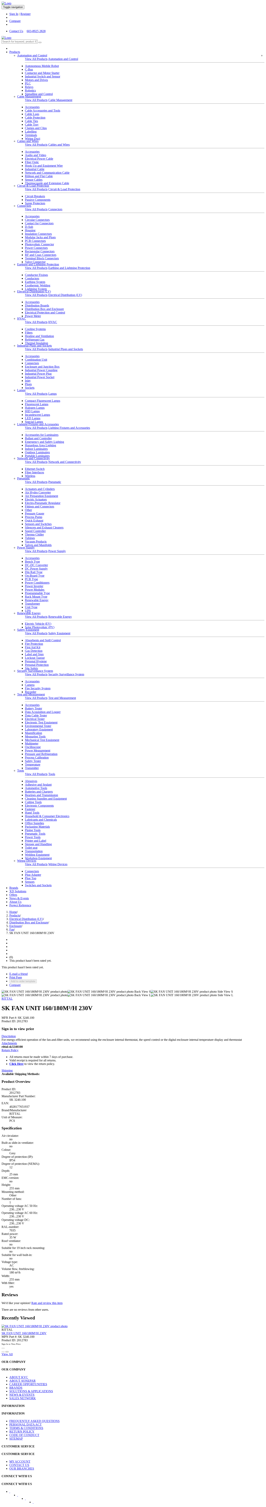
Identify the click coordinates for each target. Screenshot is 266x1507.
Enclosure (15, 926)
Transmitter (32, 768)
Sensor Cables (33, 179)
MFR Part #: (9, 1017)
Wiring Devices (26, 860)
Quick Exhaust (34, 520)
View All (7, 1354)
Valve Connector (35, 262)
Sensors (29, 881)
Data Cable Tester (36, 715)
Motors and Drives (36, 80)
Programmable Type (37, 593)
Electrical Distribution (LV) (34, 291)
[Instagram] (36, 1503)
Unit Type (31, 607)
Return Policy (10, 1050)
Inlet (27, 380)
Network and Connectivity (33, 458)
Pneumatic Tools (35, 833)
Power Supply (26, 547)
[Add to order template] (3, 1351)
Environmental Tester (38, 726)
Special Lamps (34, 421)
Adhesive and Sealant (38, 784)
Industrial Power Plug (38, 373)
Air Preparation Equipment (41, 496)
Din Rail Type (33, 572)
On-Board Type (34, 575)
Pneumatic (23, 478)
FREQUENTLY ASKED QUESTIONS (34, 1421)
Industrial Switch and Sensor (42, 76)
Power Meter (33, 316)
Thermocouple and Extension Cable (47, 183)
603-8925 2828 (36, 31)
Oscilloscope (33, 747)
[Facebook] (12, 1493)
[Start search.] (39, 42)
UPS (28, 610)
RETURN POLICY (21, 1431)
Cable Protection (35, 117)
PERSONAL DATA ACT (25, 1424)
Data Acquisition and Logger (43, 712)
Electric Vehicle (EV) (38, 623)
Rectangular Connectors (40, 251)
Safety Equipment (28, 629)
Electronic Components (39, 805)
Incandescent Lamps (37, 414)
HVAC (21, 318)
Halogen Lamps (35, 407)
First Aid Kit (32, 647)
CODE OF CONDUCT (24, 1435)
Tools (20, 770)
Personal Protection (37, 664)
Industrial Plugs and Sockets (34, 345)
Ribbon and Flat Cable (39, 176)
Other (28, 510)
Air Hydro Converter (38, 492)
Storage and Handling (38, 844)
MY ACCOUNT (19, 1461)
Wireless (30, 476)
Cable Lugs (32, 114)
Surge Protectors (35, 203)
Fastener (30, 809)
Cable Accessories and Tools (42, 110)
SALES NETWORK (22, 1398)
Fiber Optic (32, 162)
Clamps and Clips (36, 128)
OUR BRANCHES (21, 1468)
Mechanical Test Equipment (42, 740)
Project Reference (20, 905)
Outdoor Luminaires (37, 452)
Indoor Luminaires (36, 448)
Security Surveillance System (35, 670)
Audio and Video (35, 155)
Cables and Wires (28, 141)
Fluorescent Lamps (36, 404)
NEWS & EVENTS (21, 1394)
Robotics (30, 90)
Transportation (34, 851)
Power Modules (34, 589)
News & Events (19, 898)
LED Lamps (32, 418)
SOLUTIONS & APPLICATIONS (31, 1391)
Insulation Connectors (38, 233)
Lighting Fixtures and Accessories (38, 424)
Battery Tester (33, 708)
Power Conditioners (37, 582)
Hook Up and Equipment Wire (44, 165)
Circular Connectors (37, 219)
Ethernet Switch (35, 469)
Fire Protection (34, 643)
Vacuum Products (36, 541)
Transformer (32, 603)
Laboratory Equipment (39, 729)
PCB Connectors (35, 240)
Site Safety (31, 668)
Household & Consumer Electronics (47, 816)
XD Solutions (17, 891)
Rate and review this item (47, 1303)
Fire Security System (37, 688)
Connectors (24, 205)
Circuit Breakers (35, 196)
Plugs (28, 384)
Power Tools (33, 837)
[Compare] (7, 1351)
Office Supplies (34, 823)
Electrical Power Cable (39, 158)
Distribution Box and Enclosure (44, 309)
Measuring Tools (35, 736)
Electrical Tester (35, 719)
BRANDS (15, 1387)
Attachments (9, 1043)
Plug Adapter (33, 874)
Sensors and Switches (38, 524)
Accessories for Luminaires (41, 434)
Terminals (31, 135)
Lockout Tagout (35, 657)
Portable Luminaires (37, 455)
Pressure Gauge (34, 513)
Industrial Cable (34, 169)
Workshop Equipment (38, 858)
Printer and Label (35, 840)
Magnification (33, 733)
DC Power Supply (36, 568)
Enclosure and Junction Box (42, 366)
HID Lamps (32, 411)
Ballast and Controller (38, 438)
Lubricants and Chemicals (41, 819)
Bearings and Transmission (41, 795)
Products (14, 52)
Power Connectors (36, 247)
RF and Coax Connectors (40, 254)
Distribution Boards (37, 305)
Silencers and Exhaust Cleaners (44, 527)
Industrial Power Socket (39, 377)
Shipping (7, 1070)
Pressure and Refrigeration (41, 754)
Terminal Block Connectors (42, 258)
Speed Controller (35, 531)
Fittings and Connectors (39, 506)
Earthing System (35, 282)
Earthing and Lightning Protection (38, 264)
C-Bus (29, 69)
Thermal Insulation (36, 343)
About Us (15, 901)
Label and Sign (34, 654)
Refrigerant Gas (34, 339)
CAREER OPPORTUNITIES (28, 1384)
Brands (13, 887)
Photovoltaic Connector (39, 244)
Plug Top (30, 878)
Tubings (30, 538)
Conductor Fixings (36, 275)
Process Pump (33, 517)
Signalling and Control (39, 94)
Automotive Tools (36, 788)
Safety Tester (33, 761)
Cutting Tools (33, 802)
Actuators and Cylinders (40, 489)
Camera (29, 685)
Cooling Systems (35, 329)
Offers (13, 894)
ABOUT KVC (18, 1377)
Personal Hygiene (36, 661)
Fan (11, 929)
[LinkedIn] (20, 1496)
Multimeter (31, 743)
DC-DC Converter (36, 565)
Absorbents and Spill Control (43, 640)
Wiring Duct (32, 138)
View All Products (36, 59)
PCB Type (31, 579)
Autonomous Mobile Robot (42, 66)
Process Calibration (37, 757)
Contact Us (16, 31)
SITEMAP (16, 1438)
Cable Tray (32, 124)
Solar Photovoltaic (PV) (39, 627)
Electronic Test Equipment (41, 722)
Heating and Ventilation (39, 336)
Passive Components (37, 199)
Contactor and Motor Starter (42, 73)
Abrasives (31, 781)
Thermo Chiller (34, 534)
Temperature (32, 764)
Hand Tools (32, 812)
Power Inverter (34, 586)
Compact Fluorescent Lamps (42, 400)
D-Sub (29, 226)
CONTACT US (19, 1465)
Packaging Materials (37, 826)
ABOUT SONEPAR (22, 1380)
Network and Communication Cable (47, 172)
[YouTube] (28, 1500)
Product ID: (9, 1021)
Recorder (30, 692)
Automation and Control (32, 55)
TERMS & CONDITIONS (26, 1428)
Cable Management (29, 96)
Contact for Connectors (39, 223)
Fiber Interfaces (34, 472)
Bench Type (32, 561)
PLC (28, 83)
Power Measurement (37, 750)
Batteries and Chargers (39, 791)
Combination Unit (36, 359)
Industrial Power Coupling (41, 370)
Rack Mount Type (36, 596)
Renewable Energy (36, 600)
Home (13, 912)
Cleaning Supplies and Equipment (46, 798)
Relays (29, 87)
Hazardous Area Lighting (40, 445)
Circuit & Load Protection (33, 185)
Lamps (21, 390)
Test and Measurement (31, 694)
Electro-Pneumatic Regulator (42, 503)
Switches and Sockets (38, 885)
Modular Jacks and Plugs (40, 237)
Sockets (29, 387)
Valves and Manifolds (38, 545)
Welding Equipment (37, 854)
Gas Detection (33, 650)
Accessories (32, 107)
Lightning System (36, 289)
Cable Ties (31, 121)
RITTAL (7, 998)
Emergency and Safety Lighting (44, 441)
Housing (30, 230)
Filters (29, 332)
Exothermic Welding (37, 285)
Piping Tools (33, 830)
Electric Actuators (36, 499)
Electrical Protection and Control (45, 312)
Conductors (32, 278)
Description (9, 1036)
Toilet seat (31, 847)
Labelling (31, 131)
